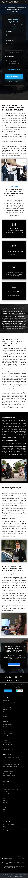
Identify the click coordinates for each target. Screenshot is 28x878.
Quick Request (9, 56)
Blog (4, 711)
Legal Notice (14, 874)
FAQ (4, 714)
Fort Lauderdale (7, 787)
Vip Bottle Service (8, 771)
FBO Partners (7, 707)
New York (5, 800)
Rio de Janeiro (7, 814)
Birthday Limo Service (9, 762)
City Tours (5, 729)
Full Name (8, 31)
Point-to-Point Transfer (9, 744)
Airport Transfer (7, 724)
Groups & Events (7, 733)
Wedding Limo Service (9, 775)
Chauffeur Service (8, 726)
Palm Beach (6, 805)
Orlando (5, 802)
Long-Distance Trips (8, 738)
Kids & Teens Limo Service (10, 766)
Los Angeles (6, 793)
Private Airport (7, 742)
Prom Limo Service (8, 769)
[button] (14, 664)
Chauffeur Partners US (9, 705)
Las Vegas (6, 789)
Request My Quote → (14, 76)
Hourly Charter (7, 735)
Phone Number (9, 49)
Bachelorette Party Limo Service (12, 760)
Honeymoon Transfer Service (11, 764)
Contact (5, 716)
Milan (4, 798)
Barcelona (6, 784)
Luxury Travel (6, 740)
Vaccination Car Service (9, 749)
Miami (4, 796)
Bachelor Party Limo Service (11, 757)
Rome (4, 809)
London (5, 791)
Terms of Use (5, 874)
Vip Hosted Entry (7, 773)
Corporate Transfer (8, 731)
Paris (4, 807)
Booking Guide (7, 709)
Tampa (5, 811)
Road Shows (6, 747)
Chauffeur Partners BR (9, 702)
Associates (6, 700)
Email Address (9, 40)
